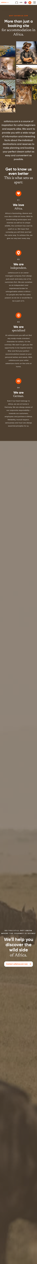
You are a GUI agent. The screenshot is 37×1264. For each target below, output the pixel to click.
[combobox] (24, 2)
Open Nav (34, 2)
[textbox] (24, 2)
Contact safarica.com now (17, 964)
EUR (21, 2)
